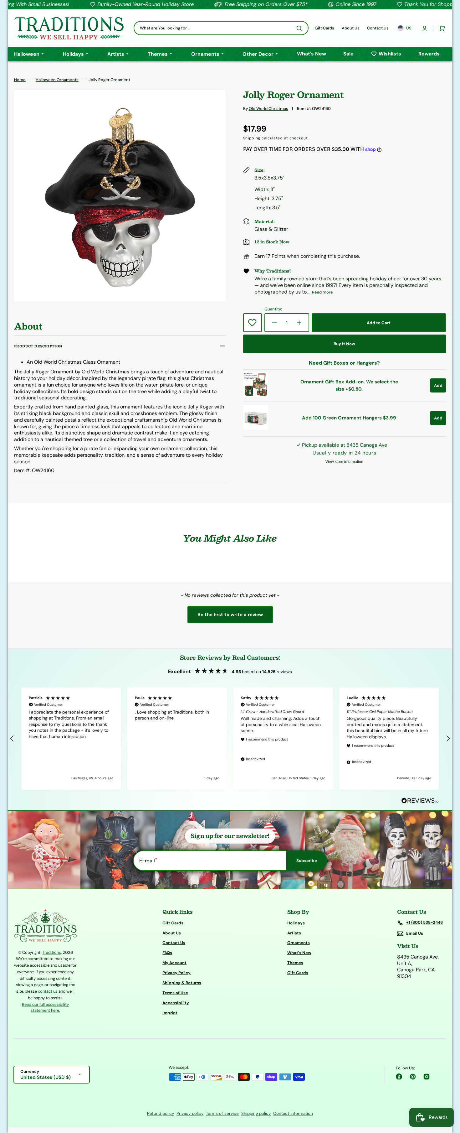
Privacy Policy (176, 972)
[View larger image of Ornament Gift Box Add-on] (255, 395)
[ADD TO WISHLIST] (252, 322)
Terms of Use (175, 992)
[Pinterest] (413, 1077)
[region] (230, 738)
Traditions (52, 952)
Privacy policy (189, 1113)
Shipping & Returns (181, 982)
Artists (294, 933)
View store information (344, 462)
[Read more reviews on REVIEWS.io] (420, 801)
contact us (48, 991)
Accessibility (175, 1003)
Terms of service (222, 1113)
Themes (295, 962)
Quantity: (273, 309)
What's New (299, 952)
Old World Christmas (268, 108)
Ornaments (298, 942)
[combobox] (221, 28)
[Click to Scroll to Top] (449, 1097)
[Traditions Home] (69, 28)
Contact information (293, 1113)
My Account (174, 962)
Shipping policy (256, 1113)
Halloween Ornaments (57, 79)
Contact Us (173, 942)
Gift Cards (172, 923)
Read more (322, 292)
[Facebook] (399, 1077)
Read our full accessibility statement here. (45, 1007)
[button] (425, 28)
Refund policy (160, 1113)
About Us (171, 933)
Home (20, 79)
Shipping (252, 138)
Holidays (296, 923)
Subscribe (306, 860)
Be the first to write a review (230, 614)
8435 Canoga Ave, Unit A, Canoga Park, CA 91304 (418, 967)
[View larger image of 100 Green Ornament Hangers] (255, 428)
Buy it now (344, 343)
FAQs (167, 952)
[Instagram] (426, 1077)
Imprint (169, 1013)
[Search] (300, 28)
